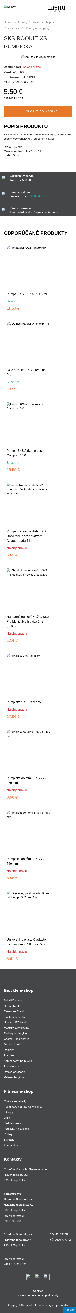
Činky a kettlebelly (15, 1101)
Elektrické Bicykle (14, 1011)
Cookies (38, 1290)
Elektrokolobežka (14, 1016)
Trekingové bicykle (15, 1033)
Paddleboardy (12, 1123)
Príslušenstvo (12, 28)
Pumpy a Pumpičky (37, 28)
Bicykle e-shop (42, 22)
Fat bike (9, 1055)
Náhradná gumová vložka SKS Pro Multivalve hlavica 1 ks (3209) (28, 621)
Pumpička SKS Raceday (24, 702)
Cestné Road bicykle (16, 1038)
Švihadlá (9, 1139)
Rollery (8, 1134)
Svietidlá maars (13, 1000)
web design (46, 1305)
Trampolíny (11, 1145)
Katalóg (22, 22)
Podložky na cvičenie (17, 1128)
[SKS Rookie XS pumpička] (38, 57)
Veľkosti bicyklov (14, 1077)
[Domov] (18, 7)
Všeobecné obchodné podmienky (38, 1295)
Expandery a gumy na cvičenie (23, 1106)
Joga (7, 1117)
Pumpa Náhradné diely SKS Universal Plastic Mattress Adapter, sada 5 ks (26, 536)
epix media (61, 1305)
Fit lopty (9, 1112)
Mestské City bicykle (16, 1027)
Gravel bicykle (12, 1044)
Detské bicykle (13, 1005)
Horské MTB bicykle (16, 1022)
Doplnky (9, 1049)
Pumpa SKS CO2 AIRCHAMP (27, 294)
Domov (8, 22)
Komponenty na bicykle (18, 1060)
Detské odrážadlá (15, 1071)
